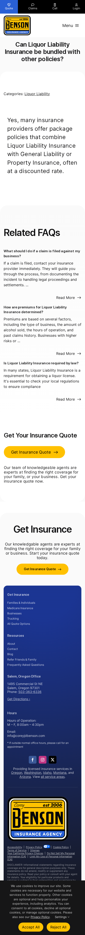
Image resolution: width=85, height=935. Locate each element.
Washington (32, 772)
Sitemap (35, 850)
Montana (59, 772)
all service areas (53, 777)
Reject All (58, 927)
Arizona (25, 777)
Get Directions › (18, 699)
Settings (61, 917)
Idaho (47, 772)
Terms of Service (17, 850)
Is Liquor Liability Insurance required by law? (41, 363)
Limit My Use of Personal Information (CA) (39, 858)
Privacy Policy (34, 847)
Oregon (16, 772)
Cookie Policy (61, 847)
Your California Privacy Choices (25, 853)
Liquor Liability (37, 93)
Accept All (31, 927)
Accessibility (14, 847)
